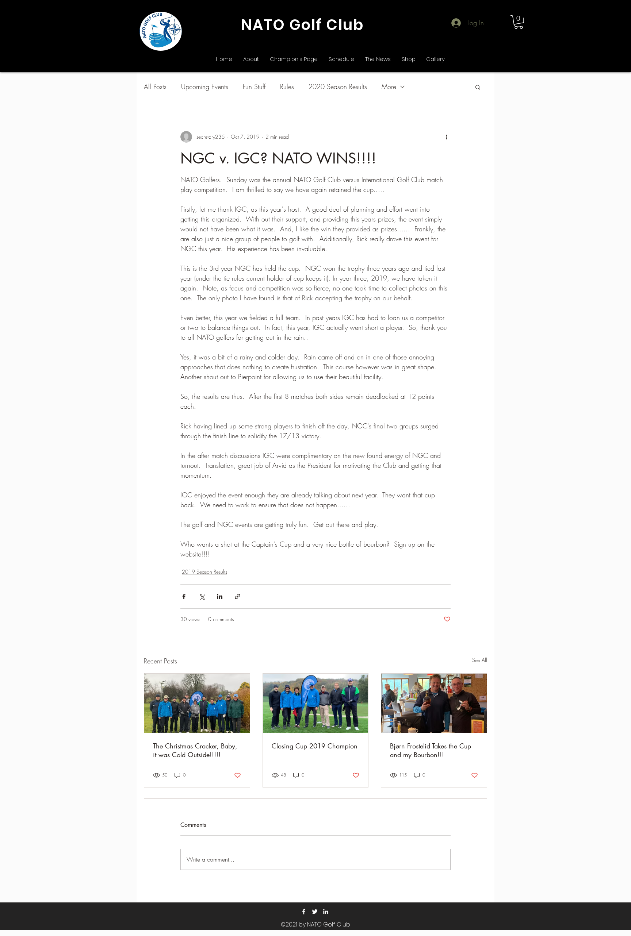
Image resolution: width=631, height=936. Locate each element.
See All (479, 659)
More (389, 86)
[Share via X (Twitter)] (201, 596)
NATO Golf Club (302, 25)
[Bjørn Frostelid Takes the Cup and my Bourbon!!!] (434, 703)
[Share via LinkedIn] (219, 596)
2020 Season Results (338, 86)
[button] (518, 22)
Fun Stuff (254, 86)
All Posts (155, 86)
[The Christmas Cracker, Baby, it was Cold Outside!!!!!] (197, 703)
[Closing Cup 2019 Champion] (315, 703)
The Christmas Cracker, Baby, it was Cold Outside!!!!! (195, 750)
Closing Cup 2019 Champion (314, 746)
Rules (287, 86)
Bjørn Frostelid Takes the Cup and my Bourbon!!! (430, 750)
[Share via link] (237, 596)
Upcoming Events (204, 86)
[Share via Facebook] (183, 596)
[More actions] (446, 136)
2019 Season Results (204, 571)
